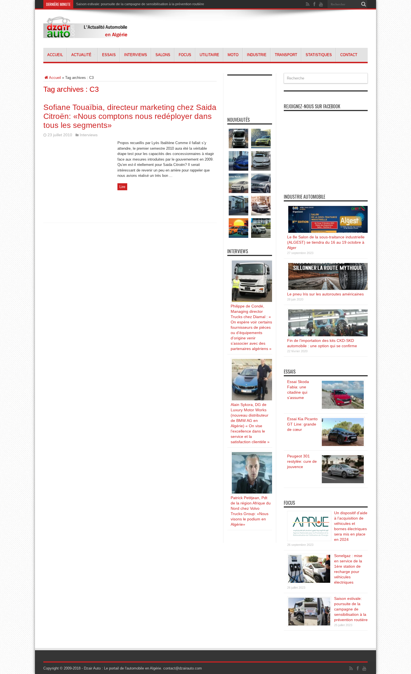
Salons (162, 55)
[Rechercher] (363, 4)
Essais (109, 55)
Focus (185, 55)
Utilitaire (209, 55)
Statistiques (319, 55)
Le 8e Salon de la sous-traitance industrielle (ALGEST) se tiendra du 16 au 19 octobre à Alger (326, 242)
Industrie (256, 55)
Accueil (55, 55)
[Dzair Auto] (85, 34)
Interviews (135, 55)
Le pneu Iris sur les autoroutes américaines (325, 294)
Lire (122, 187)
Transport (286, 55)
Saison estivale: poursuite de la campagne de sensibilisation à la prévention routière (140, 4)
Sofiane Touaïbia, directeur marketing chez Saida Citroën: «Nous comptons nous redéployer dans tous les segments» (129, 116)
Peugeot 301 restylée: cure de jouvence (302, 461)
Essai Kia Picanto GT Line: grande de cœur (302, 424)
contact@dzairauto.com (182, 668)
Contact (348, 55)
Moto (233, 55)
